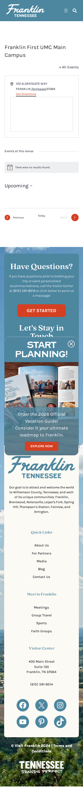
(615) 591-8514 (41, 684)
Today (41, 215)
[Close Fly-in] (71, 343)
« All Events (69, 67)
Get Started (41, 310)
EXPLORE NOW (41, 446)
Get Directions (26, 94)
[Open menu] (66, 10)
